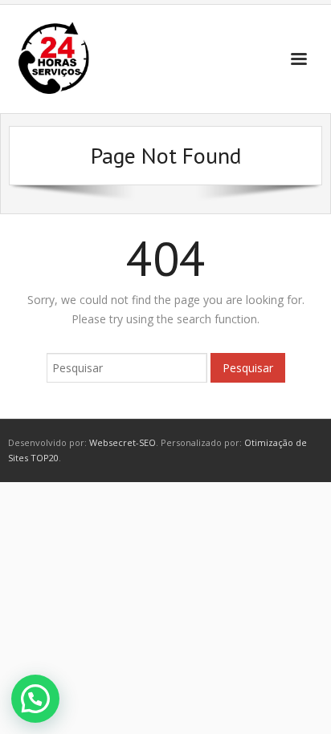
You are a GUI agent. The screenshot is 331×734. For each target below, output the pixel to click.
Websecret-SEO (122, 442)
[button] (35, 699)
